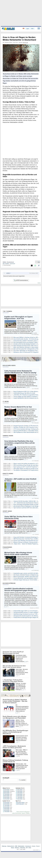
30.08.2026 (6, 789)
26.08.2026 (6, 795)
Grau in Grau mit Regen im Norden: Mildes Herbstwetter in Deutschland (19, 38)
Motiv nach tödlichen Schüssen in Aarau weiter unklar (27, 347)
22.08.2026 (6, 804)
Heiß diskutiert (20, 804)
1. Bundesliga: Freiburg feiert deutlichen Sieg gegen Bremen (13, 680)
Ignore (23, 813)
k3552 (8, 273)
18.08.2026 (6, 810)
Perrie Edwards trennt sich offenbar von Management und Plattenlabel (14, 717)
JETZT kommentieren (22, 280)
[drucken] (38, 262)
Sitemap (4, 846)
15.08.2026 (19, 791)
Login (27, 28)
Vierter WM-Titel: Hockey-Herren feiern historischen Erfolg (18, 517)
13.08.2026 (19, 794)
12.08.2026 (19, 795)
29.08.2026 (6, 791)
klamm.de (25, 42)
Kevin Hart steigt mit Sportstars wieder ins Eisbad (26, 504)
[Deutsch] (24, 28)
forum (39, 283)
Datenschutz (10, 846)
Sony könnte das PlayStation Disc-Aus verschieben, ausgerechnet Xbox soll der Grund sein (19, 443)
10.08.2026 (19, 799)
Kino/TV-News (8, 473)
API (27, 847)
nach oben (36, 850)
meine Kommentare (16, 813)
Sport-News (7, 511)
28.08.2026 (6, 792)
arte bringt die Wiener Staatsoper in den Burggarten (27, 506)
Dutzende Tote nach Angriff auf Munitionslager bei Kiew (13, 652)
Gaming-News (8, 435)
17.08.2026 (6, 811)
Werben (17, 847)
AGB (16, 846)
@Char (31, 70)
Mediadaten (21, 846)
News (12, 847)
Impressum (28, 846)
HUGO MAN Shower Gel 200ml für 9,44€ (24, 393)
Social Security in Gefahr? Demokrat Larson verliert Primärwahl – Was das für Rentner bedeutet (15, 701)
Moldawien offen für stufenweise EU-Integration (26, 352)
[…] (33, 333)
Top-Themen (7, 311)
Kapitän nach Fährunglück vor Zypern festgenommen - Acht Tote (18, 318)
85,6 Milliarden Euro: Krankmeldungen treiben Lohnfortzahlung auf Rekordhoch (15, 731)
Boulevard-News (9, 365)
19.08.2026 (6, 808)
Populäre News (20, 802)
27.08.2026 (6, 794)
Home (33, 846)
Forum (38, 846)
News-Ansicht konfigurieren (23, 811)
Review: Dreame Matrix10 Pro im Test (18, 407)
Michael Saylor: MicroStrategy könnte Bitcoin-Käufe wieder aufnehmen (18, 553)
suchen (23, 780)
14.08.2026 (19, 792)
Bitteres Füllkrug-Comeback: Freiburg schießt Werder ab (15, 761)
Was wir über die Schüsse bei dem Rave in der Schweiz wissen (14, 666)
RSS (30, 847)
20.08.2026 (6, 807)
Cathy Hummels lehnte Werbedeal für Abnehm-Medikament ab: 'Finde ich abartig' (20, 372)
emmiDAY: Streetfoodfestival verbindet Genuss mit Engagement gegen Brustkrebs (20, 589)
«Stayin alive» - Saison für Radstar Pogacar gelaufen (27, 544)
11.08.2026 (19, 797)
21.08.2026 (6, 805)
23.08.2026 (6, 802)
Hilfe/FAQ (22, 847)
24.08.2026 (6, 799)
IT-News (6, 401)
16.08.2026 (19, 789)
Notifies (28, 813)
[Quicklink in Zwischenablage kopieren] (36, 262)
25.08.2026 (6, 797)
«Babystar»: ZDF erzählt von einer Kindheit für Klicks (20, 480)
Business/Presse (9, 583)
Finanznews (7, 547)
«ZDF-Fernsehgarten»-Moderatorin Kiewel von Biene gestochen (14, 747)
